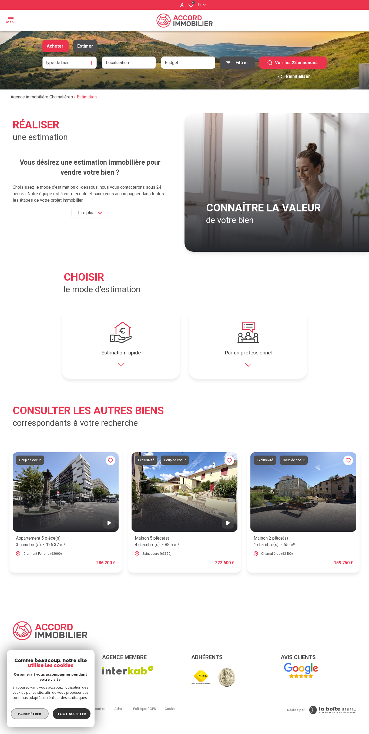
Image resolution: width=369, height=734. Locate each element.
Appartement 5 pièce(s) (40, 541)
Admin (119, 709)
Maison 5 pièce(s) (157, 541)
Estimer (85, 46)
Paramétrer (29, 713)
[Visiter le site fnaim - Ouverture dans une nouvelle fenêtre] (201, 677)
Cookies (171, 709)
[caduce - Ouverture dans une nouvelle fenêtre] (227, 677)
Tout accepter (71, 713)
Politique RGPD (144, 709)
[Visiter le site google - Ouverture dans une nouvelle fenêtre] (301, 670)
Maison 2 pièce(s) (274, 541)
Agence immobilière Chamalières (42, 96)
